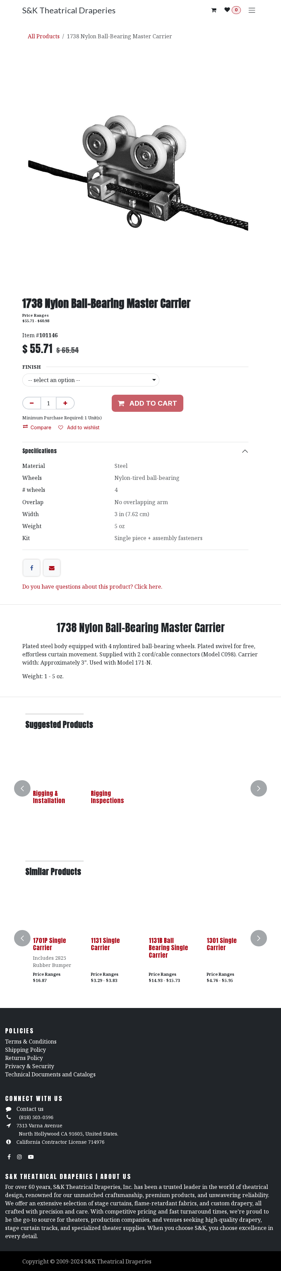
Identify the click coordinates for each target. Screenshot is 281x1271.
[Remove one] (31, 403)
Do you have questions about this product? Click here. (92, 586)
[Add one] (65, 403)
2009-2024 (70, 1261)
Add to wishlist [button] (82, 427)
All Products (44, 36)
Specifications (39, 451)
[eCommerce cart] (213, 10)
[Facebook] (31, 568)
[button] (26, 788)
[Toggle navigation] (252, 10)
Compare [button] (40, 427)
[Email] (52, 568)
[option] (140, 788)
